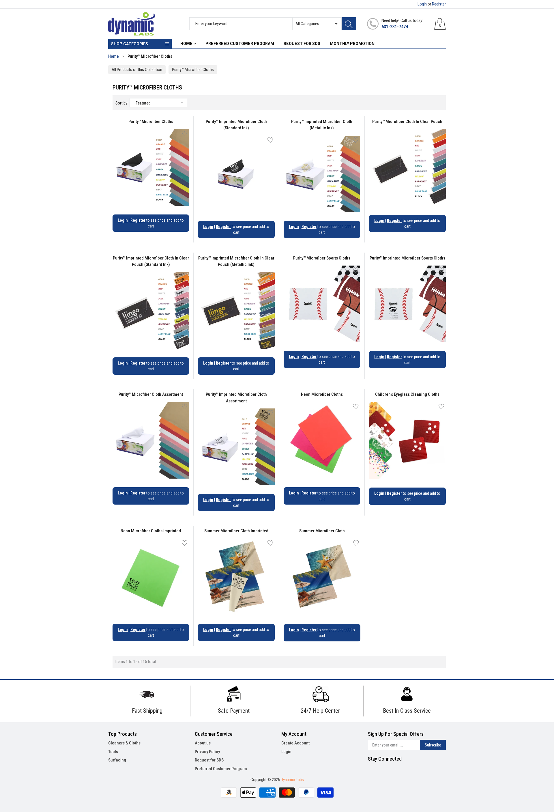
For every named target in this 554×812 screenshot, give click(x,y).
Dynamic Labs (292, 779)
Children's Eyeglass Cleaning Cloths (407, 394)
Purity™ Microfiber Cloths (193, 69)
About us (203, 743)
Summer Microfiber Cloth (322, 530)
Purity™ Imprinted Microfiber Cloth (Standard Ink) (236, 125)
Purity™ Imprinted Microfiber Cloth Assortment (236, 398)
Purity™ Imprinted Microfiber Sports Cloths (407, 258)
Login (422, 4)
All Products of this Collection (137, 69)
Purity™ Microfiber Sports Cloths (321, 258)
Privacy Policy (207, 751)
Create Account (295, 743)
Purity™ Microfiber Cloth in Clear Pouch (407, 121)
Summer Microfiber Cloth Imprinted (236, 530)
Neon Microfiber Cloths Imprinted (151, 530)
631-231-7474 (394, 26)
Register (439, 4)
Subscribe (433, 745)
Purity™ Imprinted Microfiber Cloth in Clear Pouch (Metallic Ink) (236, 261)
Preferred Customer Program (221, 768)
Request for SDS (209, 760)
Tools (113, 751)
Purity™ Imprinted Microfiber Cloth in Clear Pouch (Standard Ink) (151, 261)
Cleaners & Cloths (124, 743)
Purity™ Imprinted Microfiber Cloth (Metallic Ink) (321, 125)
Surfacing (117, 760)
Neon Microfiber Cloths (322, 394)
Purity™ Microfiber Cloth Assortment (151, 394)
